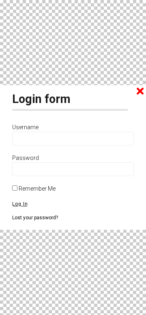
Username (25, 127)
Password (25, 158)
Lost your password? (35, 217)
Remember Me (36, 188)
